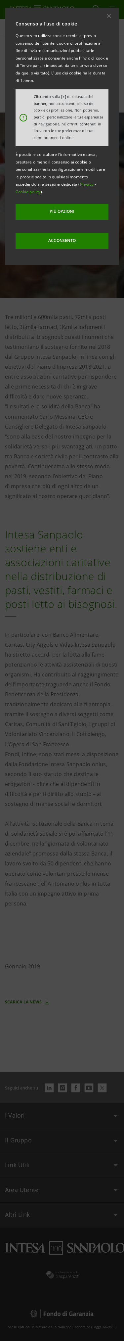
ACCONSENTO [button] (62, 240)
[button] (108, 16)
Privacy (87, 184)
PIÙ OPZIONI (62, 211)
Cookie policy (28, 192)
